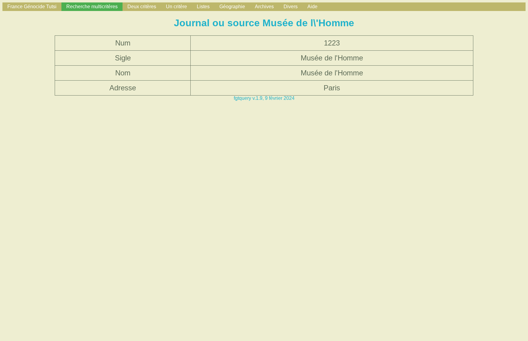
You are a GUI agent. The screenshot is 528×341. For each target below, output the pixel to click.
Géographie (232, 6)
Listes (203, 6)
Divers (291, 6)
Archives (264, 6)
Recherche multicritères (92, 6)
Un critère (176, 6)
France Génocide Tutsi (32, 6)
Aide (312, 6)
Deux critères (141, 6)
